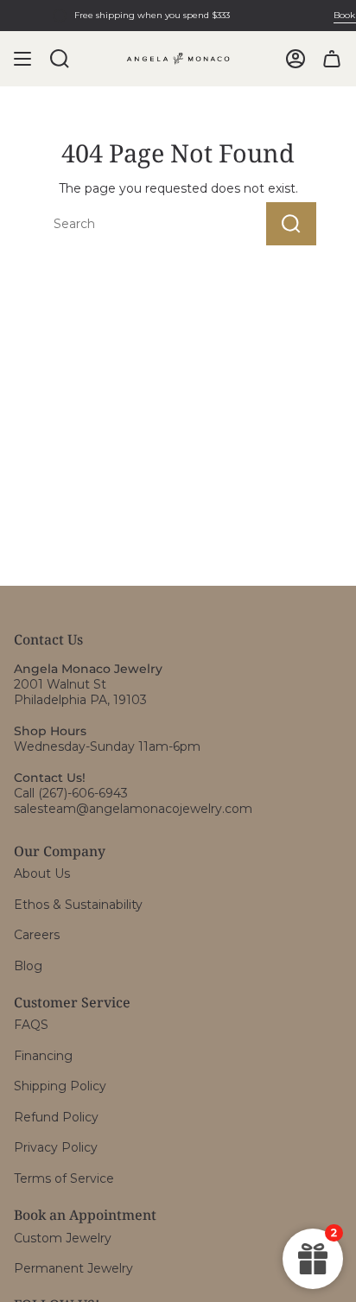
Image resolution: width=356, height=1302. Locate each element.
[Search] (291, 223)
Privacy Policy (56, 1147)
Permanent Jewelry (73, 1268)
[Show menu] (22, 59)
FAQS (31, 1024)
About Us (42, 873)
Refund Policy (56, 1117)
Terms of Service (64, 1178)
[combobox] (125, 224)
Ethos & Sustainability (78, 904)
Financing (43, 1056)
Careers (37, 935)
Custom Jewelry (62, 1238)
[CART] (332, 59)
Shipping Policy (60, 1086)
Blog (28, 966)
